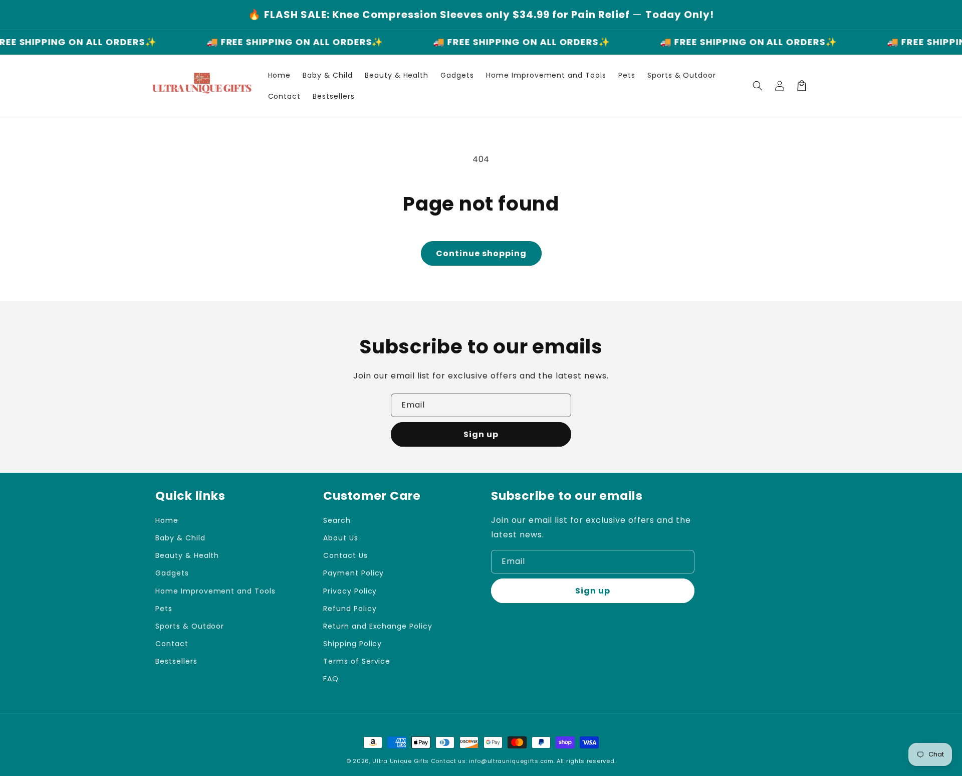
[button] (758, 86)
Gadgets (172, 573)
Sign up (481, 434)
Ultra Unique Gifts (400, 761)
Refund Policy (349, 609)
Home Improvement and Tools (215, 591)
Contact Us (345, 555)
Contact (171, 644)
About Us (340, 538)
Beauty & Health (187, 555)
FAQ (331, 679)
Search (337, 520)
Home (166, 520)
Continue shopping (481, 253)
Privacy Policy (350, 591)
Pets (163, 609)
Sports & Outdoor (189, 626)
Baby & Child (180, 538)
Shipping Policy (352, 644)
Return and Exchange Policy (377, 626)
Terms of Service (356, 661)
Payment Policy (353, 573)
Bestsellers (176, 661)
